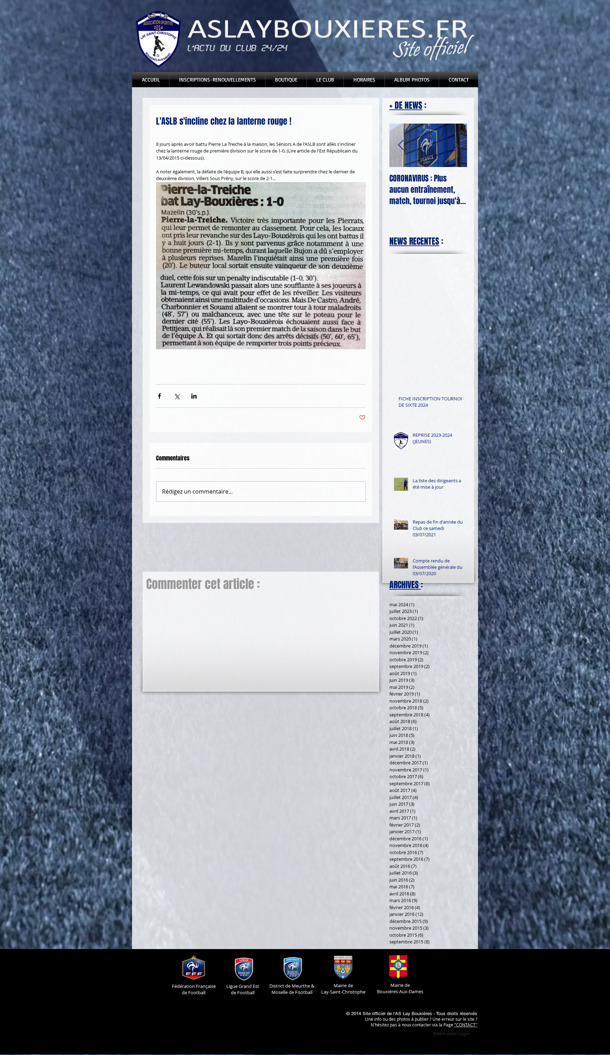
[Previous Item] (400, 145)
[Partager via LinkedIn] (194, 396)
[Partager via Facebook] (159, 396)
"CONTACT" (465, 1024)
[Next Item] (456, 145)
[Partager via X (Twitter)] (176, 396)
